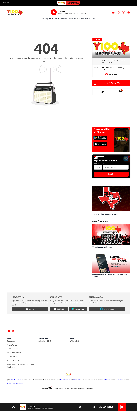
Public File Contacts (14, 353)
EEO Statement (12, 349)
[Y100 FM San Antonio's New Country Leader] (68, 3)
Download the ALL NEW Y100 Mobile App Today (109, 275)
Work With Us (12, 345)
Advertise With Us (84, 18)
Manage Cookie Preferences (15, 384)
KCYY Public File (12, 357)
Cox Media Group (16, 380)
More (93, 18)
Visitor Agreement (65, 380)
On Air (57, 18)
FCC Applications (13, 360)
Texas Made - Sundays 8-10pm (105, 214)
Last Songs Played (47, 18)
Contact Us (11, 341)
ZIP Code (97, 164)
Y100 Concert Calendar (102, 247)
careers (120, 380)
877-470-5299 (112, 82)
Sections (6, 3)
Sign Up (111, 174)
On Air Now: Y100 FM (111, 55)
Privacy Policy (77, 380)
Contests (64, 18)
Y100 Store (72, 18)
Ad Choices (106, 380)
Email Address (107, 164)
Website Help (75, 341)
